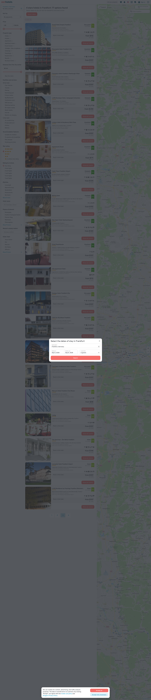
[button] (99, 346)
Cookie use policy (66, 693)
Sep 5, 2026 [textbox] (56, 352)
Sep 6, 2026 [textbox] (69, 352)
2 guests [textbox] (83, 352)
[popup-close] (99, 341)
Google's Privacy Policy (50, 695)
